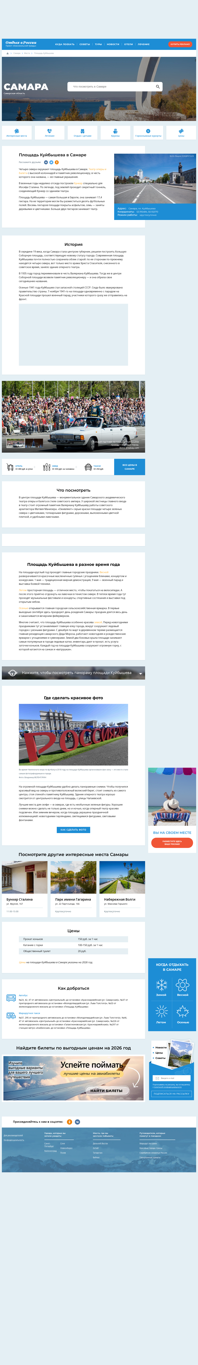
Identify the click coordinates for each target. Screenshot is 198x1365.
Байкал (96, 1157)
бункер (78, 183)
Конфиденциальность (14, 1140)
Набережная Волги (119, 899)
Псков (63, 1153)
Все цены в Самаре (130, 467)
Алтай (96, 1148)
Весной (104, 572)
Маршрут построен (148, 1143)
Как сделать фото (73, 830)
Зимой (161, 995)
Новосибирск (66, 1148)
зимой (98, 622)
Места (27, 53)
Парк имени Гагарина (73, 899)
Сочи (62, 1143)
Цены (181, 136)
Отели (128, 44)
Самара (16, 53)
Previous (8, 416)
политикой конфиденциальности (168, 1087)
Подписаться (171, 1094)
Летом (23, 590)
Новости (113, 44)
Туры (98, 44)
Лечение (143, 44)
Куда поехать (65, 44)
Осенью (24, 608)
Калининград (50, 1151)
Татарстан (97, 1153)
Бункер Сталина (19, 899)
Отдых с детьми (82, 136)
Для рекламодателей (13, 1135)
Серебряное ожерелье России (153, 1153)
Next (137, 416)
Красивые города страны (151, 1148)
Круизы (115, 136)
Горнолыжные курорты (148, 136)
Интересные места (16, 136)
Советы (85, 44)
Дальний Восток (100, 1143)
